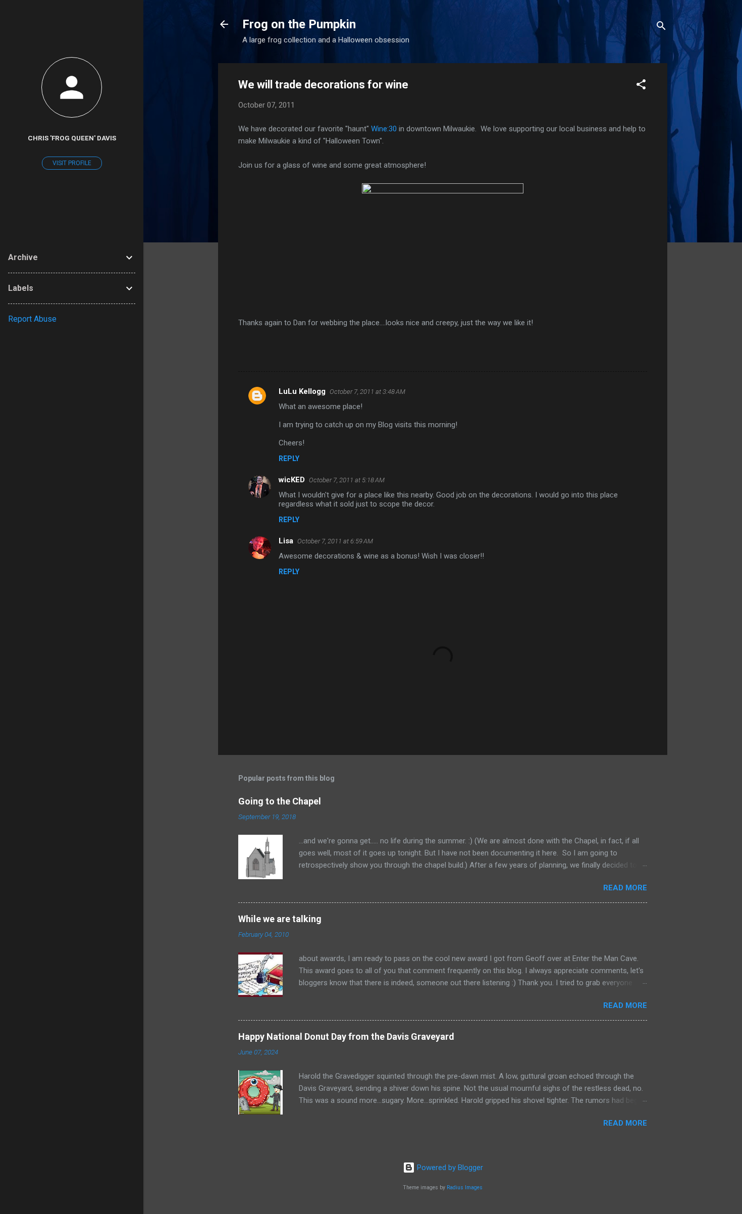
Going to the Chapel (279, 801)
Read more (625, 887)
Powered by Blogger (449, 1167)
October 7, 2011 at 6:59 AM (335, 541)
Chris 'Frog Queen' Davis (72, 138)
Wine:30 (385, 128)
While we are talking (280, 919)
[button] (641, 86)
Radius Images (465, 1187)
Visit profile (71, 163)
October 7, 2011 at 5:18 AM (347, 480)
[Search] (661, 27)
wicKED (292, 479)
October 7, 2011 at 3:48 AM (367, 391)
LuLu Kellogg (302, 391)
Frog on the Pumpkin (299, 24)
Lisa (286, 540)
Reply (289, 458)
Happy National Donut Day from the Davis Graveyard (346, 1036)
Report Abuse (32, 319)
